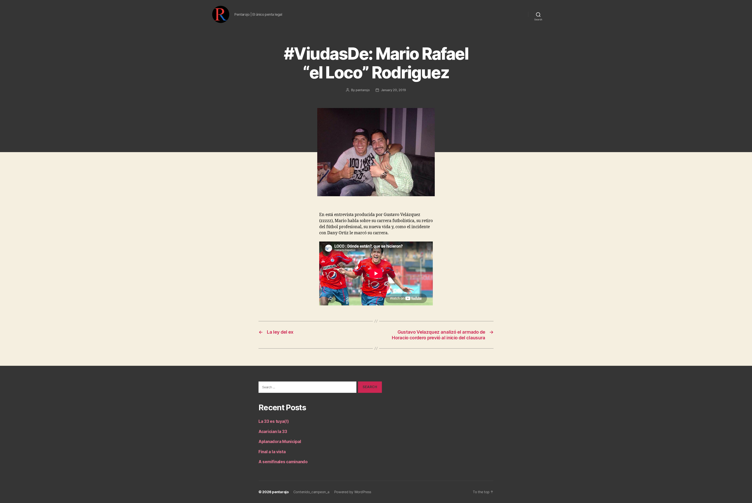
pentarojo (363, 90)
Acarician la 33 (272, 431)
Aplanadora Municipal (279, 441)
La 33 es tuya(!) (273, 421)
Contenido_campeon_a (311, 492)
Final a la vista (272, 451)
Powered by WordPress (352, 492)
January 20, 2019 (393, 90)
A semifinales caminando (283, 461)
